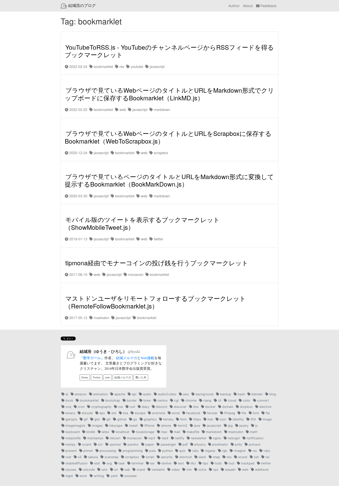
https (196, 419)
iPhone (148, 425)
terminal (136, 463)
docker (210, 407)
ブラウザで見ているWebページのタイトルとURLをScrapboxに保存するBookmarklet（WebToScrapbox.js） (168, 137)
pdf (185, 444)
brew (146, 400)
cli (219, 400)
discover (180, 407)
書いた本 (140, 377)
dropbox (246, 407)
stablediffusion (76, 463)
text (180, 463)
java (196, 425)
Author (234, 6)
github (121, 419)
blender (257, 394)
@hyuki (134, 351)
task (121, 463)
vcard (140, 469)
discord (161, 407)
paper (149, 444)
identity (238, 419)
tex (152, 463)
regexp (209, 451)
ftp (267, 413)
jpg (230, 425)
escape (139, 413)
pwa (152, 451)
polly (238, 444)
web (122, 109)
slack (202, 457)
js (256, 425)
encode (87, 413)
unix (104, 469)
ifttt (253, 419)
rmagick (239, 451)
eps (101, 413)
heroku (167, 419)
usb (127, 469)
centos (162, 400)
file (243, 413)
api (133, 394)
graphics (150, 419)
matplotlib (73, 438)
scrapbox (160, 152)
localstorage (144, 432)
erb (113, 413)
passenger (168, 444)
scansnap (111, 457)
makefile (192, 432)
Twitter (97, 377)
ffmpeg (229, 413)
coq (68, 407)
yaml (114, 476)
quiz (182, 451)
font (255, 413)
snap (216, 457)
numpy (70, 444)
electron (265, 407)
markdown (161, 109)
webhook (261, 469)
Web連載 (147, 358)
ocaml (86, 444)
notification (254, 438)
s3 (79, 457)
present (71, 451)
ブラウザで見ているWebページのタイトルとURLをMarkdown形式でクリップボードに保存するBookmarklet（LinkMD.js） (169, 94)
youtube (136, 66)
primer (87, 451)
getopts (71, 419)
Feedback (268, 6)
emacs (70, 413)
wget (69, 476)
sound (242, 457)
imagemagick (75, 425)
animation (100, 394)
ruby (266, 451)
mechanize (94, 438)
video (175, 469)
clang (206, 400)
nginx (216, 438)
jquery (243, 425)
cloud (231, 400)
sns (228, 457)
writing (98, 476)
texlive (165, 463)
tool (231, 463)
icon (222, 419)
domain (227, 407)
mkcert (114, 438)
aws (185, 394)
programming (132, 451)
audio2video (166, 394)
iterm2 (182, 425)
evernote (158, 413)
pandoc (133, 444)
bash (241, 394)
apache (119, 394)
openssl (114, 444)
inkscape (115, 425)
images (97, 425)
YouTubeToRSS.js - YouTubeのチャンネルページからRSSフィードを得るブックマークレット (169, 51)
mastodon (101, 317)
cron (81, 407)
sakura (92, 457)
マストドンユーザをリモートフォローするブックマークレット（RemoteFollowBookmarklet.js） (155, 302)
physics (199, 444)
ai (66, 394)
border (131, 400)
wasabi (229, 469)
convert (262, 400)
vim (188, 469)
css (120, 407)
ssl (266, 457)
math (253, 432)
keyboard (72, 432)
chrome (190, 400)
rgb (224, 451)
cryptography (100, 407)
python (167, 451)
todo (218, 463)
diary (145, 407)
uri (115, 469)
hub (210, 419)
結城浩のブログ (81, 5)
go (134, 419)
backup (225, 394)
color (246, 400)
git (108, 419)
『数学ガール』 (92, 358)
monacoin (135, 274)
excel (175, 413)
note (107, 377)
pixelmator (219, 444)
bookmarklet (103, 66)
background (204, 394)
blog (272, 394)
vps (215, 469)
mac (163, 432)
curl (132, 407)
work (83, 476)
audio (146, 394)
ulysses (70, 469)
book (69, 400)
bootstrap (112, 400)
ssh (256, 457)
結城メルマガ (126, 358)
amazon (80, 394)
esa (125, 413)
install (133, 425)
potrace (254, 444)
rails (194, 451)
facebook (192, 413)
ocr (100, 444)
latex (105, 432)
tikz (193, 463)
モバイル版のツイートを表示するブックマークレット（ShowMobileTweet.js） (142, 223)
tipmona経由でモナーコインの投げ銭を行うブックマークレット (156, 262)
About (248, 6)
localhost (122, 432)
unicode (88, 469)
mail (176, 432)
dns (195, 407)
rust (68, 457)
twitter (158, 238)
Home (84, 377)
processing (107, 451)
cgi (176, 400)
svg (109, 463)
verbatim (158, 469)
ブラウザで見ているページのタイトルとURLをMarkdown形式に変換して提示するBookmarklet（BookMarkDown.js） (169, 180)
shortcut (185, 457)
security (166, 457)
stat (96, 463)
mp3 (151, 438)
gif (85, 419)
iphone (165, 425)
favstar (212, 413)
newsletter (198, 438)
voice (201, 469)
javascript (157, 66)
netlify (179, 438)
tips (205, 463)
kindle (90, 432)
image (267, 419)
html (183, 419)
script (149, 457)
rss (121, 66)
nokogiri (233, 438)
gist (96, 419)
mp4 (164, 438)
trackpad (247, 463)
